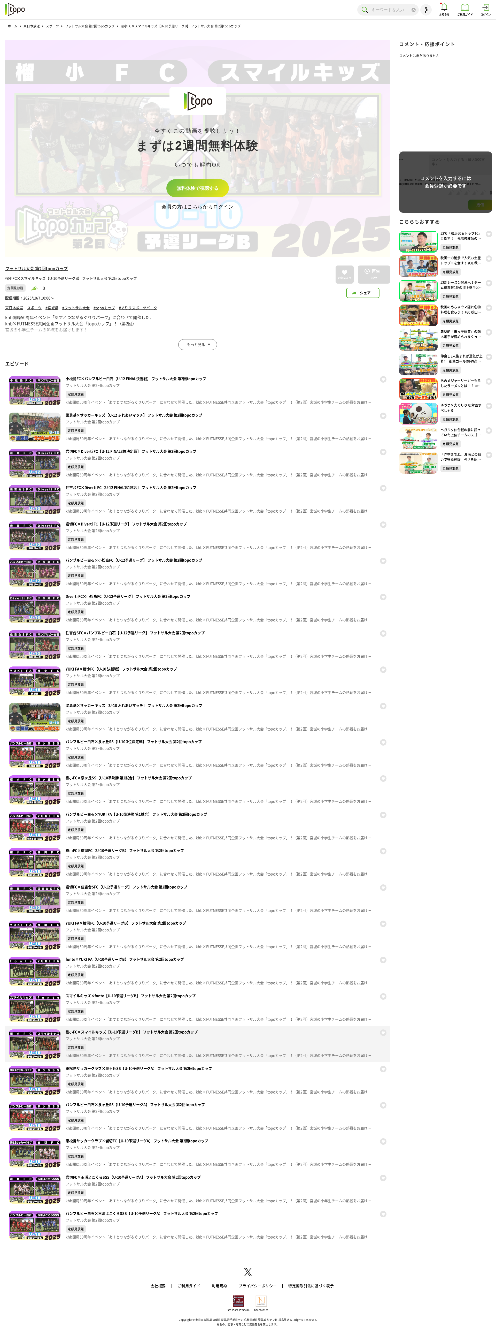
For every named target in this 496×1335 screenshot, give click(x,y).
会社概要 (158, 1286)
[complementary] (197, 148)
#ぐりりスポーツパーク (138, 308)
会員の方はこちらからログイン (197, 206)
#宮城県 (51, 308)
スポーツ (52, 26)
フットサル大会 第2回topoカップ (90, 26)
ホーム (13, 26)
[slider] (37, 288)
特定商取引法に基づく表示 (311, 1286)
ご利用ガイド (188, 1286)
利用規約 (219, 1286)
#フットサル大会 (76, 308)
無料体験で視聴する (198, 188)
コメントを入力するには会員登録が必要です (445, 182)
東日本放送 (32, 26)
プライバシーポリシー (258, 1286)
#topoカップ (104, 308)
